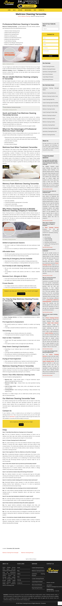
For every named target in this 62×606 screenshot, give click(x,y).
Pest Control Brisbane (48, 74)
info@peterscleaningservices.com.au (54, 586)
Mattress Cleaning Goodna (49, 109)
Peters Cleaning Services (25, 603)
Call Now (21, 424)
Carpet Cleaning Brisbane (48, 66)
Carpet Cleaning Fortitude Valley (50, 112)
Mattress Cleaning (26, 16)
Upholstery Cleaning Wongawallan (50, 128)
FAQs (35, 10)
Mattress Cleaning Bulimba (49, 134)
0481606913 (12, 416)
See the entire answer (48, 189)
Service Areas (28, 10)
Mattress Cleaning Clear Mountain (50, 105)
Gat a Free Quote (21, 293)
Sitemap (19, 580)
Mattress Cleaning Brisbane (49, 69)
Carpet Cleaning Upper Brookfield (50, 102)
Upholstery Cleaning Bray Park (50, 131)
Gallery (18, 573)
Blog (14, 10)
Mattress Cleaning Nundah (49, 118)
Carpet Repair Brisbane (48, 77)
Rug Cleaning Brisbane (48, 79)
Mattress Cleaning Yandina (49, 121)
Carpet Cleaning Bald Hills (48, 99)
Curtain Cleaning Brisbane (38, 578)
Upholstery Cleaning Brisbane (49, 71)
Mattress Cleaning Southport (49, 115)
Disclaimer (43, 603)
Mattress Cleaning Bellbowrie (49, 93)
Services (20, 10)
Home (9, 10)
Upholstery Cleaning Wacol (49, 125)
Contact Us (41, 10)
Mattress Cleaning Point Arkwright (10, 552)
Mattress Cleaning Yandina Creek (50, 96)
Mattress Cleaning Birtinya (27, 552)
